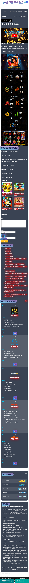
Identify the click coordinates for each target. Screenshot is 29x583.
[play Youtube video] (14, 35)
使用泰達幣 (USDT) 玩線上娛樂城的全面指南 (15, 276)
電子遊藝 (18, 11)
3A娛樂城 (5, 492)
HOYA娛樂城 (6, 480)
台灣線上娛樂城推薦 (10, 271)
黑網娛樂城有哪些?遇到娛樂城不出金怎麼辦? (16, 258)
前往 (15, 333)
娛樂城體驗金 (8, 253)
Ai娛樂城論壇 (14, 2)
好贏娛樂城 (5, 484)
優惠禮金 (5, 553)
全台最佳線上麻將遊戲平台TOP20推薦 (14, 278)
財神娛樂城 (5, 489)
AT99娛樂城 (6, 496)
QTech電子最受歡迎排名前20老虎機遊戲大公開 (16, 273)
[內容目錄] (10, 21)
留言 (2, 218)
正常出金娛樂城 (9, 256)
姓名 (3, 230)
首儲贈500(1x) (7, 581)
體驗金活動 (5, 550)
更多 (26, 301)
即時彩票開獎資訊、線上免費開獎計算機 (14, 264)
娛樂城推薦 (8, 248)
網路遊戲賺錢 (8, 261)
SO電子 (21, 11)
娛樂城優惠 (8, 251)
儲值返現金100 (21, 581)
